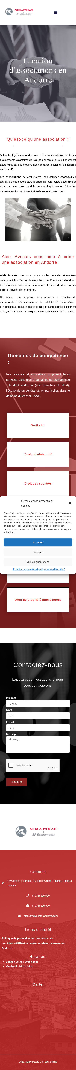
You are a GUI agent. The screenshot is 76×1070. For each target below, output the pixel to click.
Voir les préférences (38, 561)
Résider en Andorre (31, 943)
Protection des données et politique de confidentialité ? (39, 569)
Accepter (38, 542)
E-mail (10, 721)
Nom (9, 709)
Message (11, 734)
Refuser (38, 552)
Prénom (11, 697)
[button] (70, 503)
